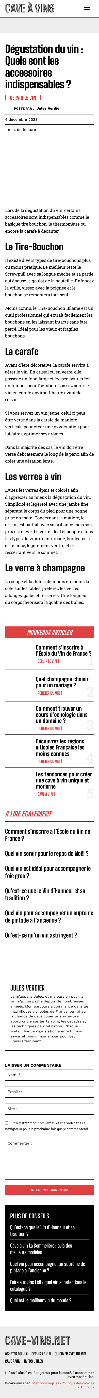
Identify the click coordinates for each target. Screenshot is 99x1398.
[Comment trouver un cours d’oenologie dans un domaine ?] (18, 718)
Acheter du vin (49, 693)
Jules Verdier (49, 108)
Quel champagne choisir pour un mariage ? (62, 682)
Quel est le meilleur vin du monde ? (40, 1300)
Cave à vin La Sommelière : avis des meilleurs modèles (41, 1248)
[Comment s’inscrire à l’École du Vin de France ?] (18, 654)
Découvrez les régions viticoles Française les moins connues (60, 747)
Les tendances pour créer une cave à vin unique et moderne (64, 780)
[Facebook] (10, 142)
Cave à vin (45, 794)
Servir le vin (47, 661)
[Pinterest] (33, 142)
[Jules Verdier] (9, 108)
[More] (57, 142)
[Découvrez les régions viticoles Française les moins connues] (18, 750)
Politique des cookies (78, 1383)
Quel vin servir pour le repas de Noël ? (47, 853)
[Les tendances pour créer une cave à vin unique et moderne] (18, 783)
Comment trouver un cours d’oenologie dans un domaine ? (62, 714)
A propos (87, 1387)
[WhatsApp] (45, 142)
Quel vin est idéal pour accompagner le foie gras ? (48, 872)
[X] (22, 142)
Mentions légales (45, 1383)
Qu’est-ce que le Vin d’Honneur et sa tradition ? (45, 894)
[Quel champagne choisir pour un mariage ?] (18, 686)
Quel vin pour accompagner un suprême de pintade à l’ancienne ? (49, 916)
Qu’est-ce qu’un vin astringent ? (41, 935)
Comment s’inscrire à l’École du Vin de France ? (64, 650)
